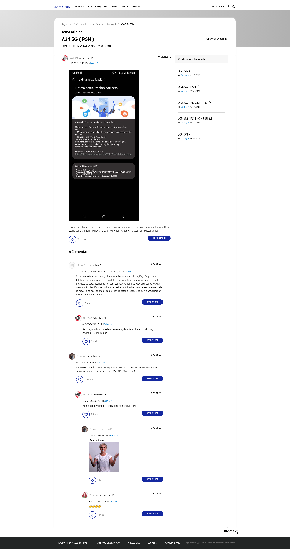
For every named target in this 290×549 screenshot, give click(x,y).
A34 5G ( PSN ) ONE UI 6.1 (195, 118)
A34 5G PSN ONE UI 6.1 (193, 103)
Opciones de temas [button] (216, 38)
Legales (152, 543)
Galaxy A (94, 63)
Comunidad (79, 6)
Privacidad (133, 543)
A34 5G (183, 134)
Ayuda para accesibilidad (72, 543)
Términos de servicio (107, 543)
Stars (106, 6)
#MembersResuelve (131, 6)
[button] (165, 57)
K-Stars (115, 6)
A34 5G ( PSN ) (188, 87)
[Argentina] (62, 6)
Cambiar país (172, 543)
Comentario (159, 238)
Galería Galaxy (94, 6)
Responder (152, 302)
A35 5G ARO (186, 71)
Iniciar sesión (217, 6)
